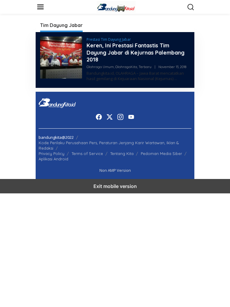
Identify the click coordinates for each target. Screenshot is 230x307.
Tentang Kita (122, 153)
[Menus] (40, 7)
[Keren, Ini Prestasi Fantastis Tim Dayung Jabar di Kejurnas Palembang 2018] (175, 78)
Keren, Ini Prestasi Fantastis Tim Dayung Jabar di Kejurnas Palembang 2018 (135, 52)
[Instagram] (120, 117)
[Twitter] (110, 117)
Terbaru (145, 67)
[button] (190, 7)
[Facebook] (99, 117)
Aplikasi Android (53, 158)
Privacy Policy (51, 153)
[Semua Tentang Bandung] (116, 6)
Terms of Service (87, 153)
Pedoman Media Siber (161, 153)
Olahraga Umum (100, 67)
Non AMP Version (115, 170)
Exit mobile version (115, 186)
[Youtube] (131, 117)
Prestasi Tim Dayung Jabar (109, 39)
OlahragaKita (126, 67)
